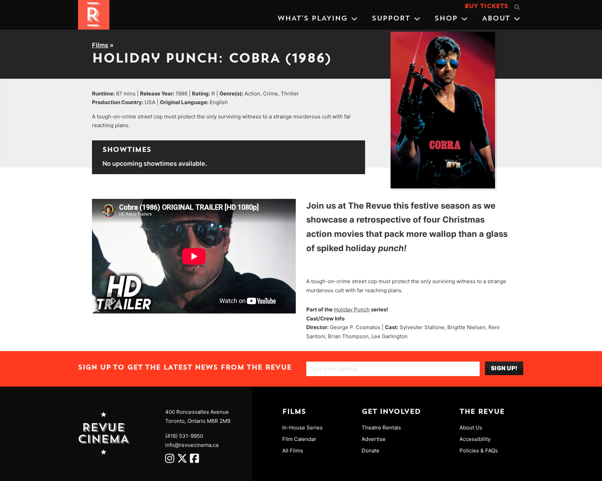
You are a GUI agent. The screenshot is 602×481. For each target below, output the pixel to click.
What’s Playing (312, 18)
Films (100, 45)
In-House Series (302, 427)
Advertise (374, 439)
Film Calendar (299, 439)
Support (391, 18)
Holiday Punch (352, 309)
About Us (471, 427)
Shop (445, 18)
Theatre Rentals (381, 427)
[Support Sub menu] (417, 18)
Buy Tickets (486, 6)
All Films (292, 450)
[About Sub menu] (517, 18)
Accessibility (475, 439)
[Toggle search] (517, 7)
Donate (370, 450)
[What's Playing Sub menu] (354, 18)
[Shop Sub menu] (464, 18)
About (496, 18)
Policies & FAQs (479, 450)
